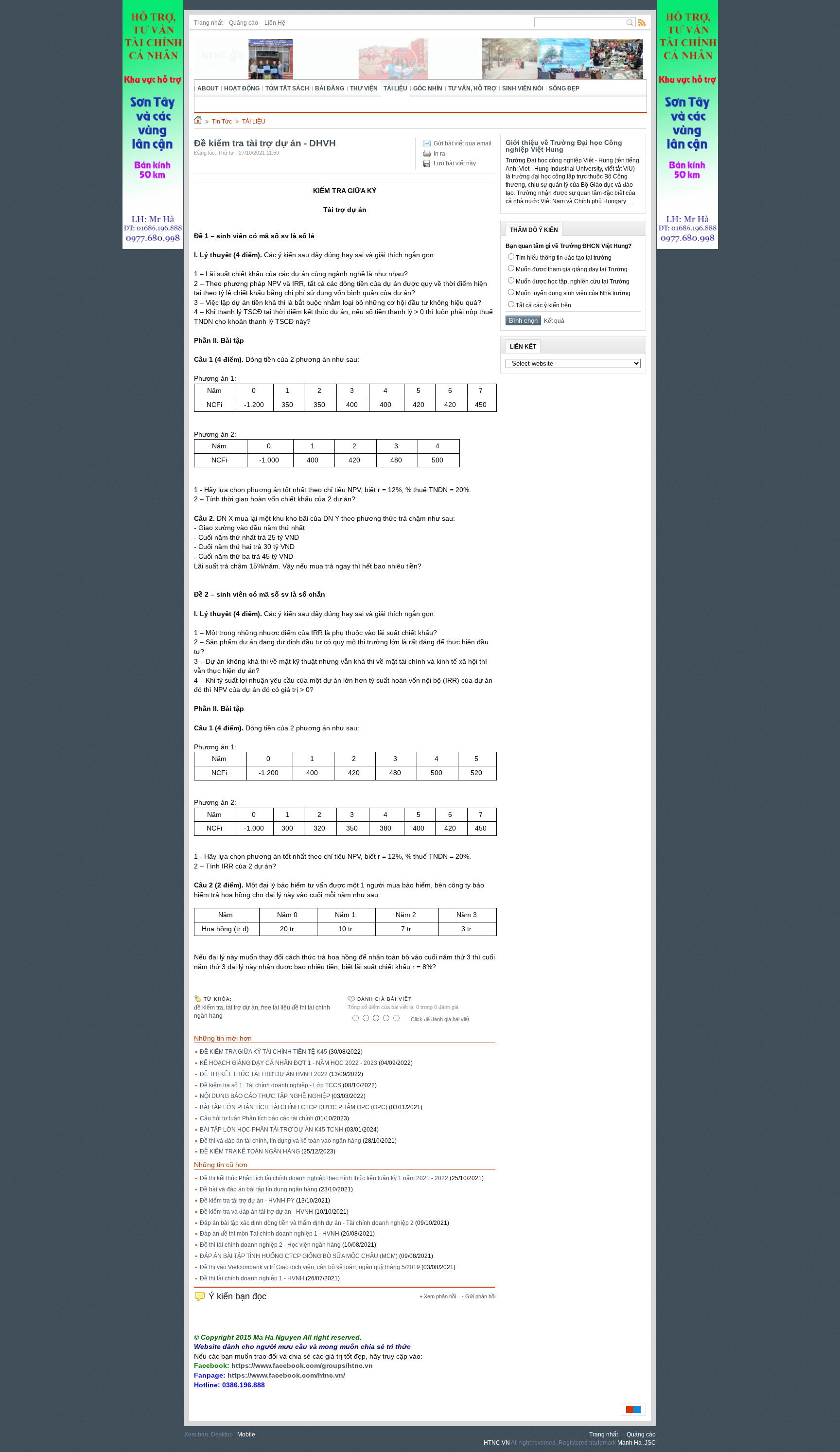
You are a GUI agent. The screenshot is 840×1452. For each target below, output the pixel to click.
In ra (439, 153)
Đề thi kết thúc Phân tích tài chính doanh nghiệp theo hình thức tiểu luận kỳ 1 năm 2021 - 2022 (324, 1178)
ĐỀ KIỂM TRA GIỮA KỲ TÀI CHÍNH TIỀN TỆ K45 (263, 1051)
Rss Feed (642, 22)
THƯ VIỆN (364, 88)
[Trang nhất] (198, 121)
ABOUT (207, 88)
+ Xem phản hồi (438, 1296)
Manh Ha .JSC (636, 1442)
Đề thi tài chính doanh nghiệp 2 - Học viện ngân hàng (270, 1244)
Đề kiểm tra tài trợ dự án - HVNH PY (247, 1200)
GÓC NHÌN (427, 88)
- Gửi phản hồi (478, 1296)
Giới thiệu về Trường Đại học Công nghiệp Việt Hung (564, 146)
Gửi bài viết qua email (462, 143)
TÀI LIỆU (395, 88)
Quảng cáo (243, 22)
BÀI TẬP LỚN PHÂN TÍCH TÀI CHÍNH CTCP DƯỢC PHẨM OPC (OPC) (293, 1107)
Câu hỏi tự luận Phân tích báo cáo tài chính (257, 1118)
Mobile (246, 1434)
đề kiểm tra (208, 1007)
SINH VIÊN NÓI (522, 88)
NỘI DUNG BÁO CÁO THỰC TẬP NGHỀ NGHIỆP (265, 1096)
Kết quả (552, 321)
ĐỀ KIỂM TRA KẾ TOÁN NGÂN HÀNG (250, 1151)
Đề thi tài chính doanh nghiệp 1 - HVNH (252, 1278)
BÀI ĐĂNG (329, 88)
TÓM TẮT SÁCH (287, 88)
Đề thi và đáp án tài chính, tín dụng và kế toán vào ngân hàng (280, 1140)
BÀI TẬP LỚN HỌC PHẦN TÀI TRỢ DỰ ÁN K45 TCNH (271, 1129)
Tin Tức (222, 121)
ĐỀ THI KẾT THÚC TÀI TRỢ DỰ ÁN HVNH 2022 (264, 1074)
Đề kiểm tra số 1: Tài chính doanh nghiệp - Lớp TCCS (270, 1085)
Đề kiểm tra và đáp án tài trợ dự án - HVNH (256, 1211)
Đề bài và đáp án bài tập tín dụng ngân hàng (258, 1189)
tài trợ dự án (242, 1007)
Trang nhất (208, 22)
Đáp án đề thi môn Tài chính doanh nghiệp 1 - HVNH (269, 1233)
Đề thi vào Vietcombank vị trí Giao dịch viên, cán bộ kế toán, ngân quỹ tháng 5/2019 (310, 1267)
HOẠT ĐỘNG (242, 88)
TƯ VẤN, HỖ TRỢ (472, 88)
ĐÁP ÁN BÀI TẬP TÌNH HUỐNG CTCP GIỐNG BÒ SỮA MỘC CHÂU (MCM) (299, 1256)
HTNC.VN (497, 1442)
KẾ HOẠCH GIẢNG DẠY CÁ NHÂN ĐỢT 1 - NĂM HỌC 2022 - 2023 (288, 1063)
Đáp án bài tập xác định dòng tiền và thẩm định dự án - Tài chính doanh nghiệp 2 (307, 1223)
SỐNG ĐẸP (564, 88)
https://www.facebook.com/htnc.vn (285, 1375)
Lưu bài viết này (455, 163)
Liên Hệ (274, 22)
